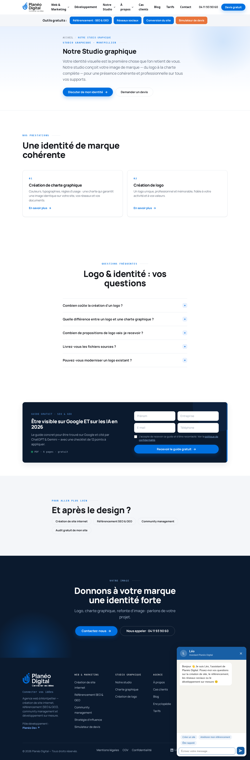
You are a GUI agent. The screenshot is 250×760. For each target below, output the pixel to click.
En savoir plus (38, 208)
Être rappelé (188, 743)
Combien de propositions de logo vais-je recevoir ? (124, 333)
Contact (185, 7)
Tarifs (170, 7)
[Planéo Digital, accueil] (33, 7)
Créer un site (188, 737)
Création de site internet (71, 521)
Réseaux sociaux (127, 20)
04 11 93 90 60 (208, 7)
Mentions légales (108, 750)
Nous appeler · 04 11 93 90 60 (147, 631)
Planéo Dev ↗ (31, 728)
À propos (125, 7)
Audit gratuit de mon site (71, 530)
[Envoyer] (241, 751)
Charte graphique (126, 689)
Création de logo (126, 696)
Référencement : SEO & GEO (91, 20)
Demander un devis (134, 92)
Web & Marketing (58, 7)
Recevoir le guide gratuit (174, 449)
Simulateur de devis (191, 20)
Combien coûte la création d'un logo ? (124, 305)
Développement (85, 7)
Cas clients (143, 7)
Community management (158, 521)
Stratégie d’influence (88, 720)
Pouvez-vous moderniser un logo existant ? (124, 360)
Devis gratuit (233, 7)
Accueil (68, 37)
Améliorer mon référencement (215, 737)
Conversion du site (158, 20)
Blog (157, 7)
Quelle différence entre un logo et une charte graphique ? (124, 319)
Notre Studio (107, 7)
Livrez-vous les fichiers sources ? (124, 346)
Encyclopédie (162, 704)
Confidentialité (142, 750)
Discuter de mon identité (85, 92)
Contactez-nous (94, 631)
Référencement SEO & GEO (114, 521)
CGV (125, 750)
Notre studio (123, 682)
